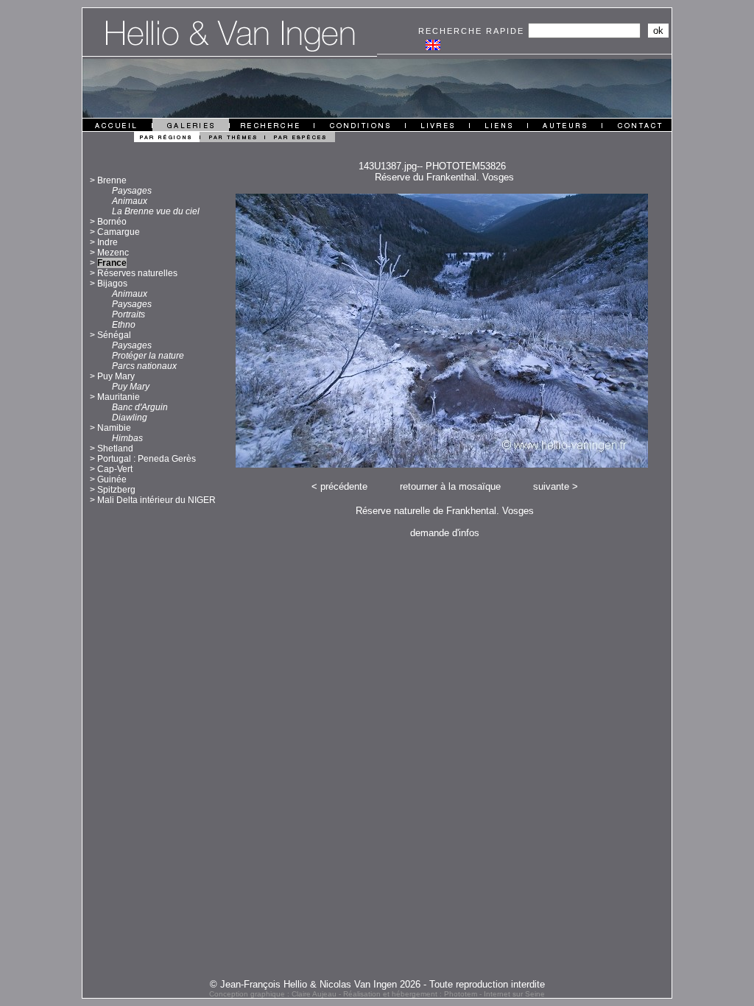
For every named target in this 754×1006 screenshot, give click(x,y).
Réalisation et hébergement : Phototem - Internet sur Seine (444, 994)
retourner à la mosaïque (450, 486)
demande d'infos (444, 532)
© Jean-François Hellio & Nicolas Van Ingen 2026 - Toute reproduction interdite (377, 984)
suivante (551, 486)
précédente (343, 486)
